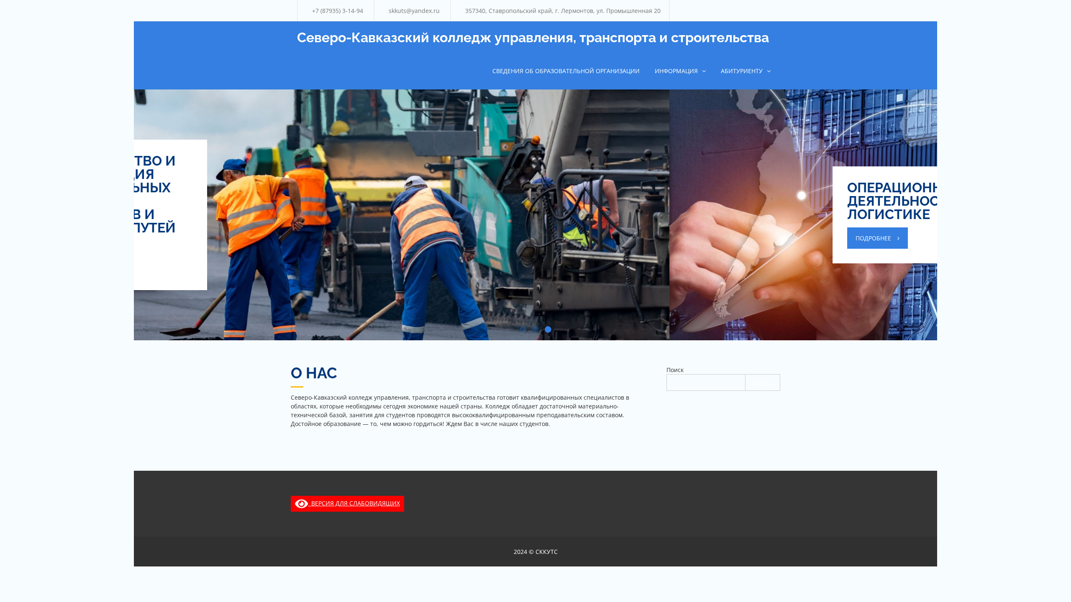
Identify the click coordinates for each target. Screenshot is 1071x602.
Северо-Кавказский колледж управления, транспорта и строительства (533, 37)
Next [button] (920, 189)
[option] (535, 214)
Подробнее (338, 238)
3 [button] (548, 330)
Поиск (675, 370)
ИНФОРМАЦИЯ (676, 71)
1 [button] (523, 330)
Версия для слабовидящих (354, 503)
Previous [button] (150, 189)
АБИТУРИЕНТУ (742, 71)
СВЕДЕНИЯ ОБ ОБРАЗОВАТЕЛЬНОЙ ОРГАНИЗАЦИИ (566, 71)
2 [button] (535, 330)
